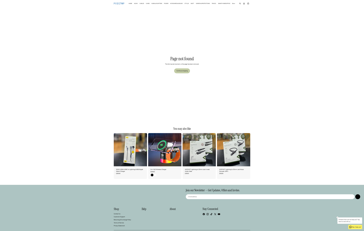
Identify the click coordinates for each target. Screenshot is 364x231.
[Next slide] (144, 150)
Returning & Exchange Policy (122, 220)
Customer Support (119, 217)
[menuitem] (130, 3)
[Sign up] (357, 196)
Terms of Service (119, 223)
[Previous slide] (116, 150)
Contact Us (117, 214)
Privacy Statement (119, 226)
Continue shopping (182, 71)
